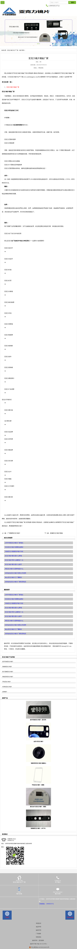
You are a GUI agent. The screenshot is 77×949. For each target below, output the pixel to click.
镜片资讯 (21, 50)
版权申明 (38, 930)
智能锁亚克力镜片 (7, 666)
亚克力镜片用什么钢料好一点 (14, 612)
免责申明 (38, 926)
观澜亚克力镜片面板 (56, 533)
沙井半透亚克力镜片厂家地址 (14, 594)
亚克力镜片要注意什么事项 (13, 607)
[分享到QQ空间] (5, 899)
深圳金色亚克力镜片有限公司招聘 (15, 625)
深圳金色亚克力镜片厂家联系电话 (15, 633)
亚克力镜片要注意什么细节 (13, 616)
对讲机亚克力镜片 (7, 686)
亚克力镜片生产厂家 (12, 50)
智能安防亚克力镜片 (7, 676)
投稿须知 (38, 937)
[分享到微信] (11, 899)
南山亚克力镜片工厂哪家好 (13, 629)
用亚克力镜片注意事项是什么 (14, 620)
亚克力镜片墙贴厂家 (13, 87)
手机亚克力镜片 (6, 681)
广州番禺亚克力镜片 (14, 533)
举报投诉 (38, 923)
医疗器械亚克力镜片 (7, 671)
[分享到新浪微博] (8, 899)
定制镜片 (4, 691)
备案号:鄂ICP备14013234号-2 (38, 944)
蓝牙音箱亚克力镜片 (7, 661)
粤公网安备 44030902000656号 (40, 947)
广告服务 (38, 933)
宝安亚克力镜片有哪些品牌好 (14, 599)
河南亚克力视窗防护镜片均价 (14, 603)
